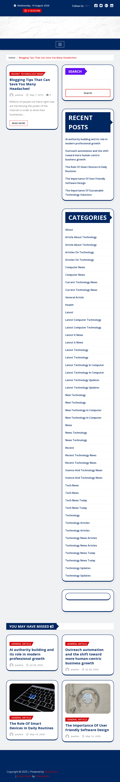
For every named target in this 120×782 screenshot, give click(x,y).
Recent (69, 448)
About (69, 229)
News (68, 425)
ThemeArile (42, 776)
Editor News (24, 776)
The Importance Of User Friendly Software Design (87, 727)
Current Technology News (81, 282)
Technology (72, 515)
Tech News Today (76, 500)
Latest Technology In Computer (84, 365)
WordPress (51, 771)
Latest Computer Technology (83, 320)
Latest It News (74, 335)
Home (12, 57)
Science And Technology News (83, 470)
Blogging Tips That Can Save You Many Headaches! (48, 57)
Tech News (72, 485)
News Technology (76, 432)
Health (69, 305)
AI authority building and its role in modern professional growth (32, 654)
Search (75, 71)
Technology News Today (80, 553)
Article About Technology (81, 237)
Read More (18, 123)
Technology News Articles (81, 538)
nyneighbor (60, 25)
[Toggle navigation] (60, 44)
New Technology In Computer (83, 410)
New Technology (75, 395)
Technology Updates (78, 568)
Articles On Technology (79, 252)
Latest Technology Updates (82, 380)
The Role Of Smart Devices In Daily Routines (31, 725)
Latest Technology (76, 350)
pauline (19, 94)
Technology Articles (77, 523)
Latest (69, 312)
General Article (74, 297)
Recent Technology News (80, 455)
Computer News (75, 267)
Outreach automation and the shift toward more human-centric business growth (87, 155)
